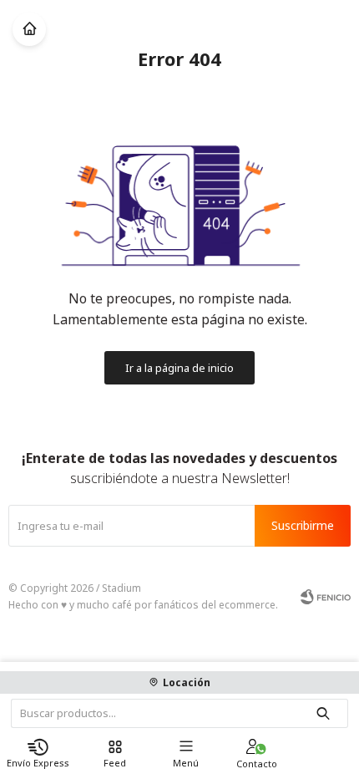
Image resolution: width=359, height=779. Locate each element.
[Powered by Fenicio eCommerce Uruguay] (326, 596)
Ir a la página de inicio (179, 367)
